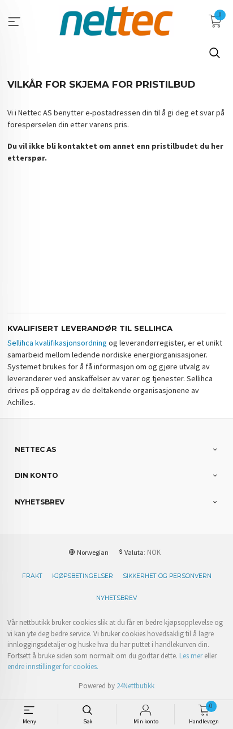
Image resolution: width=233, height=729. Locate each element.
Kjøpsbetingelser (82, 576)
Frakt (32, 576)
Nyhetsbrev (116, 598)
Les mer (190, 656)
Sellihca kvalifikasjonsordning (57, 343)
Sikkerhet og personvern (167, 576)
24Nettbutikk (135, 686)
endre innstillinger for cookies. (52, 666)
